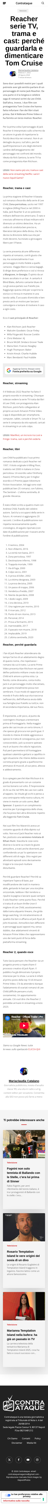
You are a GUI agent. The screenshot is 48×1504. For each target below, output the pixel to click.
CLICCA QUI (34, 1049)
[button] (4, 3)
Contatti (26, 1438)
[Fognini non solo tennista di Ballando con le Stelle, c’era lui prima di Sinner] (24, 1169)
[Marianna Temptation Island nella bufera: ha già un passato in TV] (24, 1329)
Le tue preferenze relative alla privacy (26, 1495)
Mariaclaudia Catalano (28, 70)
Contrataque (24, 3)
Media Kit (31, 1442)
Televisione (23, 11)
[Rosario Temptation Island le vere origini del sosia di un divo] (24, 1250)
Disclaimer (17, 1442)
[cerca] (42, 3)
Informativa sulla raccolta (16, 1500)
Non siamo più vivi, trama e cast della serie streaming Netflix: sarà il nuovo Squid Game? (23, 174)
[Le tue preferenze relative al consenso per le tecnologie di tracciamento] (43, 1499)
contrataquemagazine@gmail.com (23, 1474)
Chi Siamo (12, 1438)
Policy (38, 1438)
